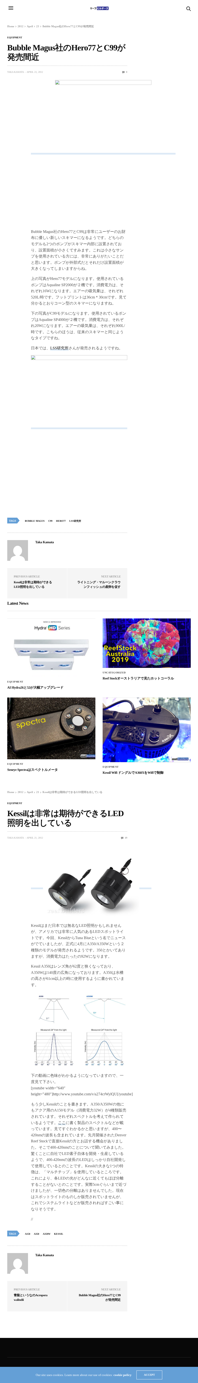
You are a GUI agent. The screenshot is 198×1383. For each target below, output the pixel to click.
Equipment (14, 37)
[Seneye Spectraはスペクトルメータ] (51, 728)
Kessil (58, 1234)
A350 (36, 1234)
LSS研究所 (59, 348)
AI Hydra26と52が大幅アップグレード (35, 688)
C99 (50, 521)
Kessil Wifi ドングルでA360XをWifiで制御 (133, 773)
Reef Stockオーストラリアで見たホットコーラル (138, 678)
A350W (46, 1234)
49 (125, 837)
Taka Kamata (15, 72)
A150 (27, 1234)
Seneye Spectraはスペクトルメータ (32, 770)
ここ (62, 1123)
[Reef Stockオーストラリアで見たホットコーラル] (147, 643)
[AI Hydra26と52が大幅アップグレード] (51, 647)
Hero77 (61, 521)
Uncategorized (114, 672)
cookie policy (122, 1375)
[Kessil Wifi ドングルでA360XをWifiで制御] (147, 730)
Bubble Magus (35, 521)
